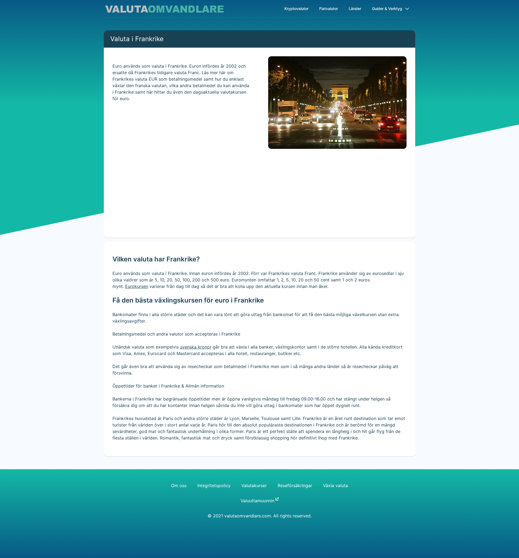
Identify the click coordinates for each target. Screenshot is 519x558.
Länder (355, 8)
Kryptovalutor (296, 8)
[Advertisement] (259, 200)
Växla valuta (335, 485)
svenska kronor (195, 347)
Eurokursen (136, 286)
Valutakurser (254, 485)
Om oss (179, 485)
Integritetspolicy (214, 485)
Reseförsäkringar (295, 485)
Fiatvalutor (328, 8)
